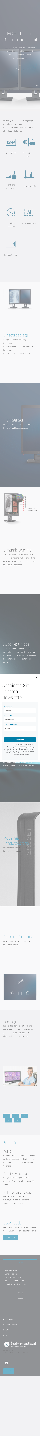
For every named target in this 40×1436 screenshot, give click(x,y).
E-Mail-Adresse (10, 725)
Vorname (8, 707)
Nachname (9, 716)
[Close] (36, 677)
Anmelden (20, 739)
